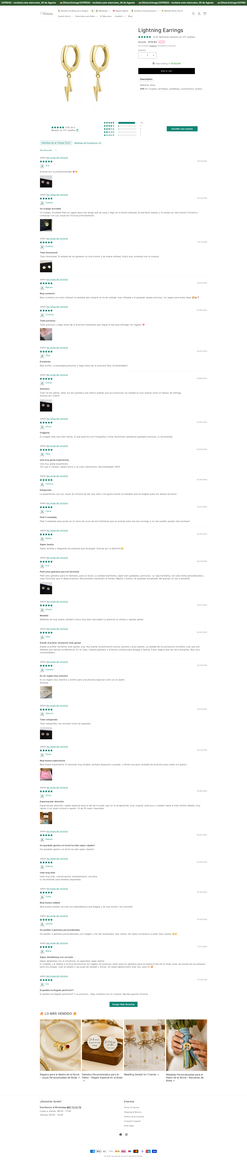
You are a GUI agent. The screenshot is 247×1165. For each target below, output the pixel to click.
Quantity (141, 50)
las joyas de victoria (57, 157)
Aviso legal (129, 1125)
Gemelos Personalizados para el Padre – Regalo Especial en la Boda (102, 1076)
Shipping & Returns (133, 1112)
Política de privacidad (134, 1116)
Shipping (153, 46)
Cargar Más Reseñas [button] (123, 1004)
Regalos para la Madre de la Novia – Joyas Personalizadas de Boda (59, 1076)
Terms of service (131, 1107)
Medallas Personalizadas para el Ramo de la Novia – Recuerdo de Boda (185, 1077)
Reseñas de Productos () (87, 143)
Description (146, 79)
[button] (100, 11)
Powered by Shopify (134, 1156)
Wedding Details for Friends (140, 1074)
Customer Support (132, 1121)
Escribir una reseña (182, 128)
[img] (65, 127)
